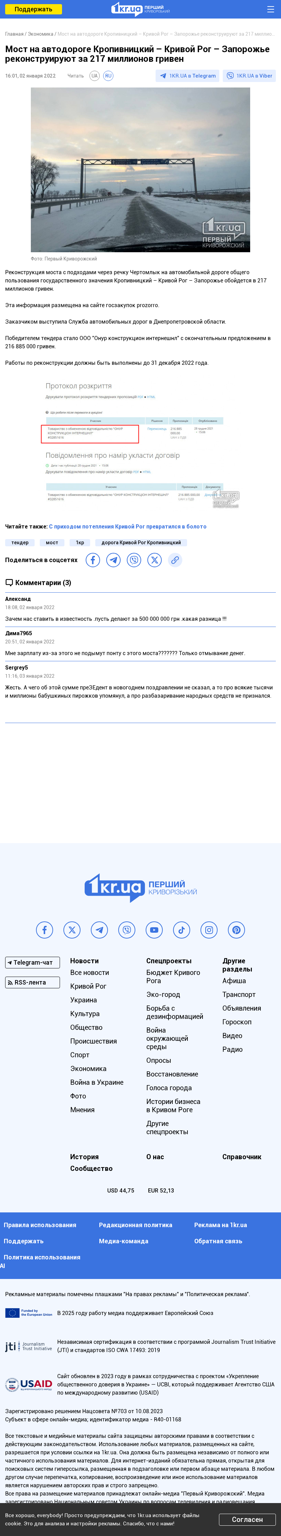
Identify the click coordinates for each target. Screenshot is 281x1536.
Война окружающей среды (167, 1038)
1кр (80, 542)
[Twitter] (154, 560)
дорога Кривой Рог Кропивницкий (141, 542)
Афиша (234, 981)
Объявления (241, 1008)
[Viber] (134, 560)
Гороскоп (237, 1022)
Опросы (158, 1060)
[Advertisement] (140, 778)
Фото (78, 1096)
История (84, 1157)
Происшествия (93, 1041)
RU (108, 76)
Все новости (89, 972)
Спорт (79, 1055)
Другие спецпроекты (167, 1127)
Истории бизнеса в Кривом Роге (173, 1105)
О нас (155, 1157)
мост (52, 542)
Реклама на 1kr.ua (220, 1225)
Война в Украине (96, 1082)
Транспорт (239, 994)
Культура (85, 1014)
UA (94, 76)
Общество (86, 1027)
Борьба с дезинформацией (174, 1012)
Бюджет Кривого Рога (173, 976)
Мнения (82, 1110)
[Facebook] (93, 560)
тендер (19, 542)
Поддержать (33, 9)
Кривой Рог (88, 986)
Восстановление (172, 1074)
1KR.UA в (192, 76)
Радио (232, 1049)
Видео (232, 1036)
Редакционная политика (135, 1225)
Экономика (88, 1068)
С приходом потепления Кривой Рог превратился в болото (128, 526)
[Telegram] (113, 560)
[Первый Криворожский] (140, 9)
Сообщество (91, 1168)
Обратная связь (218, 1241)
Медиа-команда (123, 1241)
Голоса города (169, 1088)
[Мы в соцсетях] (44, 930)
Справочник (241, 1157)
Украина (83, 1000)
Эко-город (163, 994)
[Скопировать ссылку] (175, 560)
